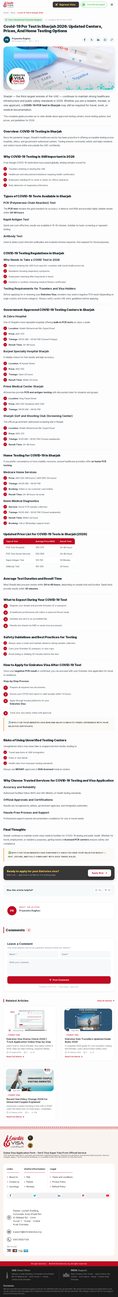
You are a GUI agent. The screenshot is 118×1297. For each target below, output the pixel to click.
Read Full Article (14, 1056)
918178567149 (21, 1239)
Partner (29, 1182)
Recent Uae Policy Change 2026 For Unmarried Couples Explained (27, 1100)
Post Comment (61, 980)
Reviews (30, 1186)
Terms (72, 987)
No (109, 890)
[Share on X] (91, 39)
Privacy (66, 987)
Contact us (14, 1182)
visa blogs (14, 1186)
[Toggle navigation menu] (112, 4)
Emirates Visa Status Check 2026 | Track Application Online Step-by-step (28, 1040)
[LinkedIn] (59, 1195)
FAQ (28, 1177)
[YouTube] (107, 1195)
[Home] (8, 4)
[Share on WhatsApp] (105, 39)
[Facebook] (10, 1195)
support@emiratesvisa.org (27, 1231)
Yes (100, 890)
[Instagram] (83, 1195)
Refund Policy (58, 1186)
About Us (13, 1177)
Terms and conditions (62, 1177)
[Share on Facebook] (84, 39)
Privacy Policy (59, 1182)
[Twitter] (34, 1195)
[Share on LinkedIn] (98, 39)
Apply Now (98, 873)
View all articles (104, 1001)
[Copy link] (112, 39)
